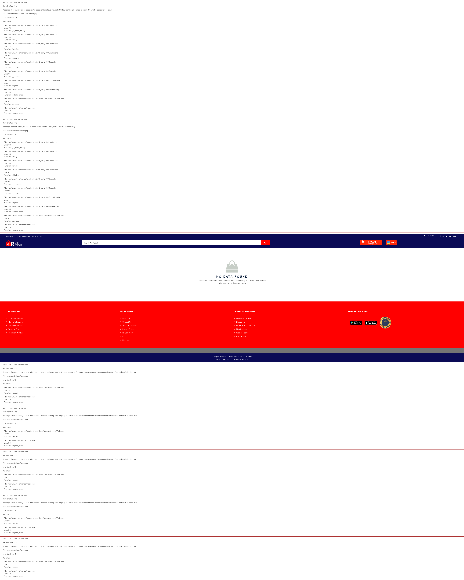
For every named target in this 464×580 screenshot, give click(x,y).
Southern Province (16, 333)
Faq (124, 336)
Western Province (15, 329)
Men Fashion (241, 329)
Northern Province (15, 322)
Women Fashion (243, 333)
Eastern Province (15, 325)
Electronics (240, 322)
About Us (126, 318)
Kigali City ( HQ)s (15, 318)
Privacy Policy (128, 329)
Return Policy (127, 333)
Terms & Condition (130, 325)
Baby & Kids (241, 336)
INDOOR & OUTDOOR (245, 325)
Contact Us (126, 322)
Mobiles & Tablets (243, 318)
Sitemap (125, 340)
